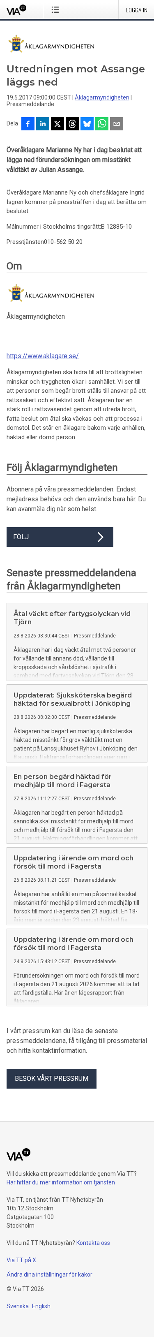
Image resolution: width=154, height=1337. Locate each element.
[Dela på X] (57, 124)
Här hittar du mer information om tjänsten (61, 1182)
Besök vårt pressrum (51, 1078)
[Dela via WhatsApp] (101, 124)
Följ (21, 537)
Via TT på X (21, 1260)
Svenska (18, 1306)
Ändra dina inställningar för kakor (49, 1274)
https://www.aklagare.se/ (43, 356)
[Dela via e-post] (116, 124)
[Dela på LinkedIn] (42, 124)
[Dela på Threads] (72, 124)
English (41, 1306)
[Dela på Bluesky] (87, 124)
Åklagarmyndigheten (102, 97)
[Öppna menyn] (57, 9)
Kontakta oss (93, 1243)
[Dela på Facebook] (27, 124)
